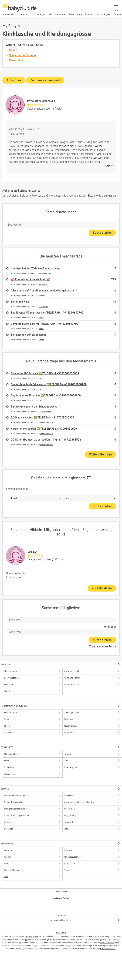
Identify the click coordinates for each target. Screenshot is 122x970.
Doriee (41, 340)
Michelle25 (43, 284)
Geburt (13, 50)
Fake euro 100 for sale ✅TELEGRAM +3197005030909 (45, 373)
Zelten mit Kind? (21, 301)
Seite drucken (61, 892)
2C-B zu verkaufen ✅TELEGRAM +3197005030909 (42, 417)
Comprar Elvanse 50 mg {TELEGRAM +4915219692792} (45, 323)
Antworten (14, 80)
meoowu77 (43, 295)
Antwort (109, 166)
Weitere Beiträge (100, 454)
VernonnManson (45, 273)
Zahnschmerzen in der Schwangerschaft (35, 406)
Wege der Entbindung (22, 55)
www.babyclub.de (31, 937)
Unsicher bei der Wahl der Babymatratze (35, 268)
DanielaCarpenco (45, 411)
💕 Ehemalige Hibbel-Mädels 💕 (30, 279)
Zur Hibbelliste (102, 588)
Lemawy (32, 551)
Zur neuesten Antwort (45, 80)
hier (110, 195)
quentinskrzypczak (46, 422)
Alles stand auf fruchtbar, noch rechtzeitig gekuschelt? (44, 290)
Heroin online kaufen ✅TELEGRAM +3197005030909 (44, 428)
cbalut (41, 378)
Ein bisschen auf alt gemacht (28, 334)
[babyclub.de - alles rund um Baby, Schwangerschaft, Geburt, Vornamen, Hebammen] (20, 9)
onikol (41, 317)
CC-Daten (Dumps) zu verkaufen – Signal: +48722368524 (46, 439)
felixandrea (43, 307)
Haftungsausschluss (107, 949)
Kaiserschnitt (17, 60)
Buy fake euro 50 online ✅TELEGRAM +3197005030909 (46, 395)
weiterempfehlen (61, 898)
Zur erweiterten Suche (102, 646)
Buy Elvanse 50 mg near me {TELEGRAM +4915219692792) (47, 312)
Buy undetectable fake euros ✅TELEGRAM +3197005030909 (49, 384)
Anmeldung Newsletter (61, 920)
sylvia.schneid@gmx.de (41, 101)
